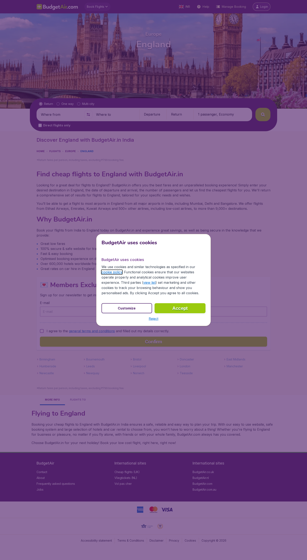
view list (149, 282)
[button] (153, 319)
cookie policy (111, 272)
